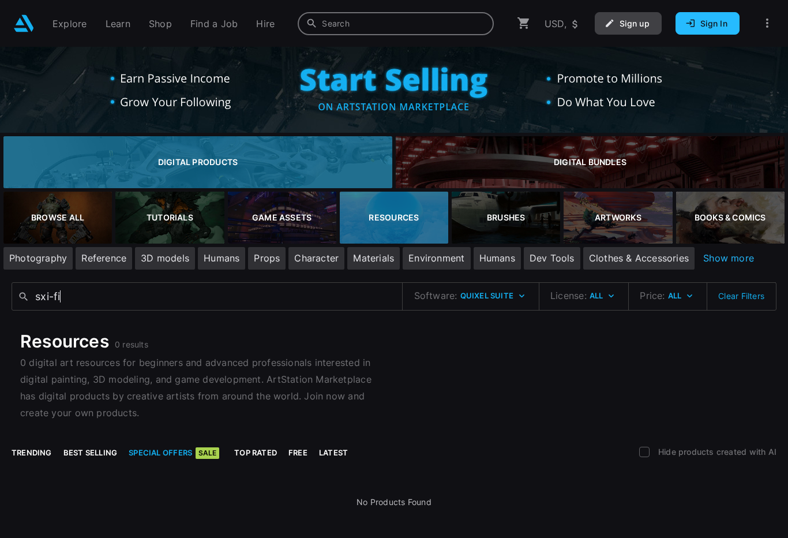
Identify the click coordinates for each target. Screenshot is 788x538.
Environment (436, 258)
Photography (38, 258)
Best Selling (90, 452)
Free (297, 452)
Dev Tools (552, 258)
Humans (221, 258)
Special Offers (172, 452)
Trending (32, 452)
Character (316, 258)
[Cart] (524, 23)
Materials (373, 258)
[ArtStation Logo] (24, 23)
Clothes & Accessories (639, 258)
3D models (165, 258)
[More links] (767, 23)
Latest (333, 452)
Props (267, 258)
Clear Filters (741, 296)
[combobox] (396, 23)
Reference (103, 258)
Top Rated (255, 452)
